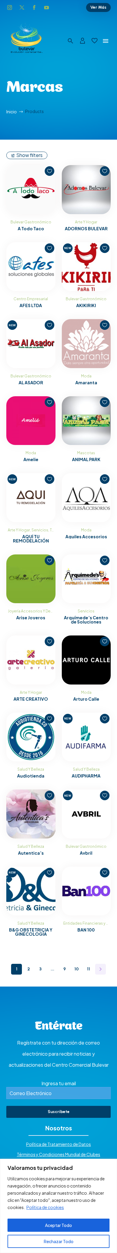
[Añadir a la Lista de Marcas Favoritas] (49, 171)
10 (76, 969)
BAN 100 (86, 929)
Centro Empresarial (31, 299)
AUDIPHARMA (86, 775)
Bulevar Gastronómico (30, 222)
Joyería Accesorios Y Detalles (34, 611)
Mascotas (86, 453)
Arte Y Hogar (86, 222)
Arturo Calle (86, 699)
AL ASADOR (31, 382)
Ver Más (98, 7)
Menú (105, 40)
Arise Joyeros (30, 617)
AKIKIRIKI (86, 305)
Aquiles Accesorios (86, 536)
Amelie (30, 459)
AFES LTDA (31, 305)
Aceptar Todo (58, 1225)
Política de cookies (45, 1207)
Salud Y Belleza (30, 769)
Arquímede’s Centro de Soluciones (86, 619)
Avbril (86, 853)
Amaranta (86, 382)
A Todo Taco (31, 228)
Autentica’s (31, 853)
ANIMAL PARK (86, 459)
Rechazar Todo (59, 1241)
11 (88, 969)
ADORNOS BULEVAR (86, 228)
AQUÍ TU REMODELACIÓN (31, 538)
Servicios (40, 530)
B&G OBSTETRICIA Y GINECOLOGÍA (30, 932)
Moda (86, 376)
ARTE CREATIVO (31, 699)
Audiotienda (30, 775)
